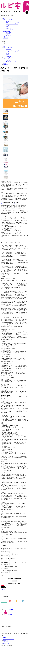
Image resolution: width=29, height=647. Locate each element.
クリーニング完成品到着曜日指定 (9, 566)
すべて (4, 600)
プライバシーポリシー (8, 639)
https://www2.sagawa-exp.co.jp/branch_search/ (11, 203)
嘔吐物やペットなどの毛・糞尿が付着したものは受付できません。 (14, 549)
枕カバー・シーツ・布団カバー (8, 558)
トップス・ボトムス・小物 (12, 22)
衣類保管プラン (9, 33)
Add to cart (14, 580)
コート (7, 25)
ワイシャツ (8, 21)
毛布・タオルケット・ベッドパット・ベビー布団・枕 (13, 562)
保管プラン (8, 28)
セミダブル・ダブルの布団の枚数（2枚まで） (12, 554)
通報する (3, 589)
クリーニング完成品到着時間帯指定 (9, 570)
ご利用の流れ (6, 31)
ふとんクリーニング (8, 29)
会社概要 (5, 38)
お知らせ (5, 18)
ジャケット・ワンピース (12, 24)
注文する (11, 609)
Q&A (4, 36)
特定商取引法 (6, 637)
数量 (2, 575)
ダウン (7, 26)
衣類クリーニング (7, 19)
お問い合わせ (6, 643)
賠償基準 (5, 640)
